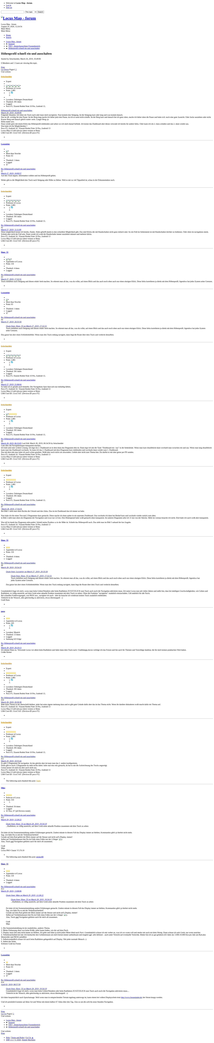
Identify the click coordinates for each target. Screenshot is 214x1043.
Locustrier (5, 144)
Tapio (38, 781)
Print (3, 67)
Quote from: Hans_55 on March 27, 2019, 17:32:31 (26, 326)
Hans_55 (4, 252)
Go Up (3, 1014)
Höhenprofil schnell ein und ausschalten (16, 110)
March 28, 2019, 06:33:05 (11, 443)
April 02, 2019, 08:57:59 (10, 984)
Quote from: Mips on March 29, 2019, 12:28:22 (24, 895)
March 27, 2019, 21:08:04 (11, 384)
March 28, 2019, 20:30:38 (11, 702)
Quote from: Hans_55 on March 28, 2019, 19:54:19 (26, 824)
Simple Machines (28, 1040)
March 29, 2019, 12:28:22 (11, 820)
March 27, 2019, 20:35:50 (11, 322)
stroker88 (39, 857)
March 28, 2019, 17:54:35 (11, 509)
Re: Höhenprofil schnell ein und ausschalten (18, 169)
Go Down (5, 69)
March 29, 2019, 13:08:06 (11, 891)
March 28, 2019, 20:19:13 (11, 648)
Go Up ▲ (30, 1038)
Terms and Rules (17, 1038)
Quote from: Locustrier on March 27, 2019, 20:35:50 (27, 572)
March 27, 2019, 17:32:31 (11, 279)
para (3, 611)
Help (8, 1038)
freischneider (6, 77)
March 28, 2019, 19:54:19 (11, 567)
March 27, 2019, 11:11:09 (11, 230)
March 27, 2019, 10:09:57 (11, 173)
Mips (3, 788)
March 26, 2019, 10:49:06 (11, 113)
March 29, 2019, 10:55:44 (11, 761)
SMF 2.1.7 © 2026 (13, 1040)
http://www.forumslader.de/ (131, 997)
